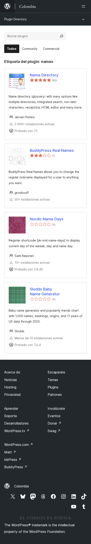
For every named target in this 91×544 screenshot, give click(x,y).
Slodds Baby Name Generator (45, 291)
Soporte (10, 416)
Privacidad (12, 394)
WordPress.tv (16, 431)
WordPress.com (18, 444)
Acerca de (12, 372)
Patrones (55, 394)
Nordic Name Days (46, 219)
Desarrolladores (16, 423)
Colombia (21, 486)
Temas (53, 380)
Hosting (10, 387)
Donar (54, 423)
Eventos (54, 416)
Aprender (11, 408)
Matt (10, 452)
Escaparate (56, 372)
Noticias (10, 380)
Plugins (53, 387)
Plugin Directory (15, 19)
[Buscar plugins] (61, 36)
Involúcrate (56, 408)
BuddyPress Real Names (52, 150)
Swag (54, 431)
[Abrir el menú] (84, 6)
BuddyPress (15, 467)
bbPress (12, 459)
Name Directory (44, 75)
